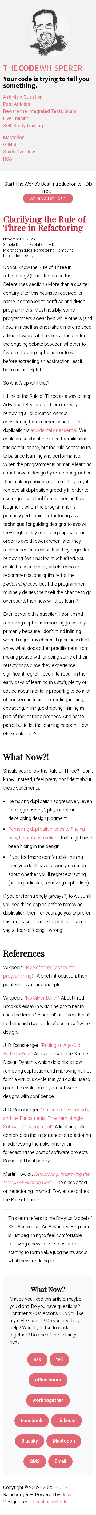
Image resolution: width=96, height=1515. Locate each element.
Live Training (16, 118)
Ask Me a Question (23, 97)
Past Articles (16, 104)
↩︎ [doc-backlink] (52, 1261)
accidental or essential (54, 430)
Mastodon (14, 137)
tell (59, 1359)
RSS (7, 159)
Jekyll (67, 1494)
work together (48, 1400)
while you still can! (48, 198)
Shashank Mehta (50, 1501)
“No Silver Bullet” (42, 998)
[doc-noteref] (48, 404)
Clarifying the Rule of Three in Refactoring (44, 223)
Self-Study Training (23, 125)
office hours (48, 1380)
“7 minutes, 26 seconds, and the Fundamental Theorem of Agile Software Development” (46, 1118)
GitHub (10, 144)
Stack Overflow (19, 152)
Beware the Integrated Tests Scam (39, 111)
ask (37, 1359)
